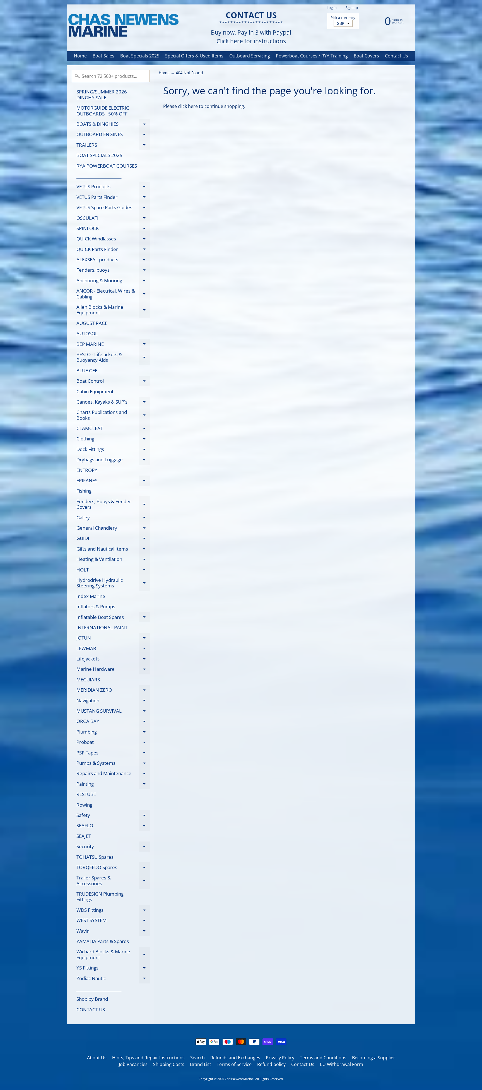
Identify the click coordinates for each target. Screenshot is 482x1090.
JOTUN (113, 639)
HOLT (113, 570)
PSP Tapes (113, 753)
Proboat (113, 743)
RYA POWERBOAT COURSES (106, 166)
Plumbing (113, 733)
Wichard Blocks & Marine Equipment (113, 954)
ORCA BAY (113, 722)
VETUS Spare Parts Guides (113, 208)
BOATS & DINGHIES (113, 125)
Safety (113, 816)
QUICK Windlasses (113, 239)
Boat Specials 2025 (139, 56)
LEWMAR (113, 649)
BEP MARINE (113, 345)
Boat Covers (366, 56)
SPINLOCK (113, 229)
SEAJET (83, 836)
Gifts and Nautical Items (113, 550)
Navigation (113, 701)
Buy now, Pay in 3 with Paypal (251, 32)
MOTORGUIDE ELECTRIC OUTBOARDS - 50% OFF (102, 111)
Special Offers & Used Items (194, 56)
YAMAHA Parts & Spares (102, 941)
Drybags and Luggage (113, 460)
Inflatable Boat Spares (113, 618)
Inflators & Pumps (95, 606)
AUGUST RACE (91, 323)
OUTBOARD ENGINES (113, 135)
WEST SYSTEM (113, 921)
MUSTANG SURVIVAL (113, 712)
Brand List (200, 1064)
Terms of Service (234, 1064)
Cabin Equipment (95, 391)
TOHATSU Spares (95, 857)
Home (80, 56)
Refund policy (271, 1064)
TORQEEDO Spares (113, 868)
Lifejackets (113, 659)
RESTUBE (86, 794)
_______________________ (98, 176)
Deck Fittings (113, 450)
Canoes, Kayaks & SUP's (113, 403)
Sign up (352, 7)
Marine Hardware (113, 670)
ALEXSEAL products (113, 260)
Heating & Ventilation (113, 560)
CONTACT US (90, 1009)
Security (113, 847)
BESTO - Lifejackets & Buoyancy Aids (113, 357)
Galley (113, 518)
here (193, 106)
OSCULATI (113, 219)
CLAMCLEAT (113, 429)
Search (197, 1058)
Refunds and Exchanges (235, 1058)
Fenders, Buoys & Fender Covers (113, 504)
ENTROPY (86, 470)
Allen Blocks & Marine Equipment (113, 310)
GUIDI (113, 539)
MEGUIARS (88, 679)
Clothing (113, 439)
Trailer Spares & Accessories (113, 880)
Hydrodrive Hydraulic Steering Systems (113, 583)
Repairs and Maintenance (113, 774)
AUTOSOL (87, 333)
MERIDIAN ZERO (113, 691)
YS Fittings (113, 968)
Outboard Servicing (249, 56)
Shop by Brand (92, 999)
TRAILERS (113, 146)
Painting (113, 785)
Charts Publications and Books (113, 415)
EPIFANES (113, 481)
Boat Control (113, 382)
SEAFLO (113, 826)
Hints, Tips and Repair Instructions (148, 1058)
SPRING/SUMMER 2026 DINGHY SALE (101, 94)
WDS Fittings (113, 911)
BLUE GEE (86, 370)
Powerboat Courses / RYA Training (312, 56)
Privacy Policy (280, 1058)
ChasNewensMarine (239, 1079)
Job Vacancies (133, 1064)
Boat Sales (103, 56)
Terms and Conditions (323, 1058)
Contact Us (396, 56)
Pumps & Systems (113, 764)
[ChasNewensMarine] (123, 25)
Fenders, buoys (113, 271)
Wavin (113, 932)
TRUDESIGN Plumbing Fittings (100, 897)
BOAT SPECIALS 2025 (99, 155)
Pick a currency (343, 18)
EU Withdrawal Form (341, 1064)
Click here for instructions (251, 41)
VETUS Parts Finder (113, 198)
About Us (97, 1058)
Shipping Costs (168, 1064)
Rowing (84, 805)
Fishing (83, 491)
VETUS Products (113, 187)
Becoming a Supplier (373, 1058)
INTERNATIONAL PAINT (101, 627)
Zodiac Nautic (113, 979)
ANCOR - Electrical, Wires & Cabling (113, 294)
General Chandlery (113, 529)
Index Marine (90, 596)
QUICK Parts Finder (113, 250)
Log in (332, 7)
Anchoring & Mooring (113, 281)
